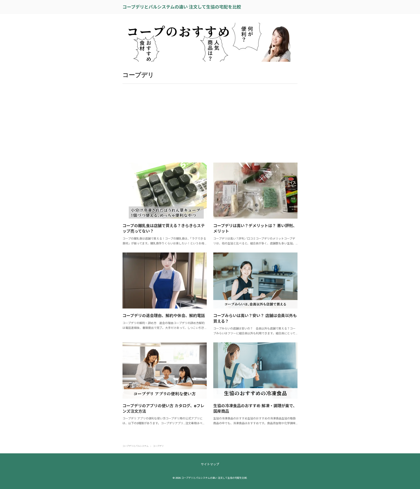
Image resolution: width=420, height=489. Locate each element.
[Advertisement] (210, 123)
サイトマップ (210, 464)
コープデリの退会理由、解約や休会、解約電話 (163, 315)
